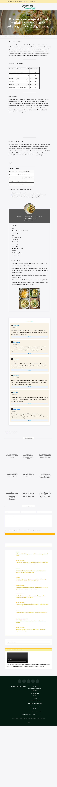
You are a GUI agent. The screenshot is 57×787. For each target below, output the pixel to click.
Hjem (1, 36)
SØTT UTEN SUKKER (20, 560)
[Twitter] (3, 49)
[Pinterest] (3, 53)
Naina (28, 30)
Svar (29, 336)
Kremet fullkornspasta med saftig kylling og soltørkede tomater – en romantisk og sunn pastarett (28, 495)
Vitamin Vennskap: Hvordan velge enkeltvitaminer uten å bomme (26, 193)
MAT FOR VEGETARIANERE (22, 619)
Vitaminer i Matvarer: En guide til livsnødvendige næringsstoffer (26, 197)
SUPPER (35, 698)
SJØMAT (17, 552)
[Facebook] (3, 46)
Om (34, 714)
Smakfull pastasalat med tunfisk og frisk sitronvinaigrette (12, 474)
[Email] (3, 56)
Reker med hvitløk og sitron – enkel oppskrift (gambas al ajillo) (27, 1)
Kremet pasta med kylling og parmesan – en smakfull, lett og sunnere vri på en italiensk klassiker (45, 495)
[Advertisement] (29, 124)
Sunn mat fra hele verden (18, 686)
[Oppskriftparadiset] (28, 6)
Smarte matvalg (26, 714)
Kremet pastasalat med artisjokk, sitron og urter (12, 456)
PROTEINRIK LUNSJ (20, 594)
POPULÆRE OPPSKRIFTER (34, 688)
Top (29, 722)
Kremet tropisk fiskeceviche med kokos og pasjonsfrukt (31, 612)
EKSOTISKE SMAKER (35, 700)
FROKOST (35, 690)
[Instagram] (28, 681)
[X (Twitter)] (24, 681)
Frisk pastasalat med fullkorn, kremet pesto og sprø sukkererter (45, 456)
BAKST (35, 708)
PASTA (28, 15)
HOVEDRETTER (35, 693)
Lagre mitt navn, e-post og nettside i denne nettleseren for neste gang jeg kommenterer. (24, 530)
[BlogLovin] (37, 681)
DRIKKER (18, 577)
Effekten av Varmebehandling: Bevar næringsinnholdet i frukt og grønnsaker (28, 195)
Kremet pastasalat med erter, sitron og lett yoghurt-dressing (28, 474)
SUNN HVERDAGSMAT (35, 706)
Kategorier (36, 686)
